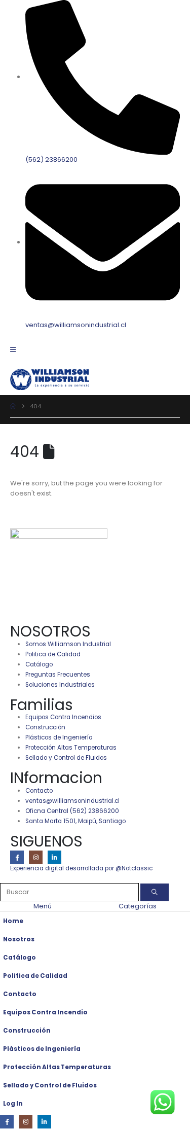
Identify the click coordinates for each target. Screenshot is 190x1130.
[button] (5, 877)
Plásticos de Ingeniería (42, 1049)
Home (13, 921)
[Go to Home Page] (13, 406)
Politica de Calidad (35, 976)
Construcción (27, 1031)
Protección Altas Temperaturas (57, 1067)
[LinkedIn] (54, 857)
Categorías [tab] (138, 906)
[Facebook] (17, 857)
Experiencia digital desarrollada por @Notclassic (81, 868)
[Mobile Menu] (16, 350)
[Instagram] (36, 857)
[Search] (154, 892)
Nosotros (18, 939)
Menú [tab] (42, 906)
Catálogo (19, 958)
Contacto (19, 994)
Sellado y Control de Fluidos (50, 1085)
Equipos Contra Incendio (45, 1012)
